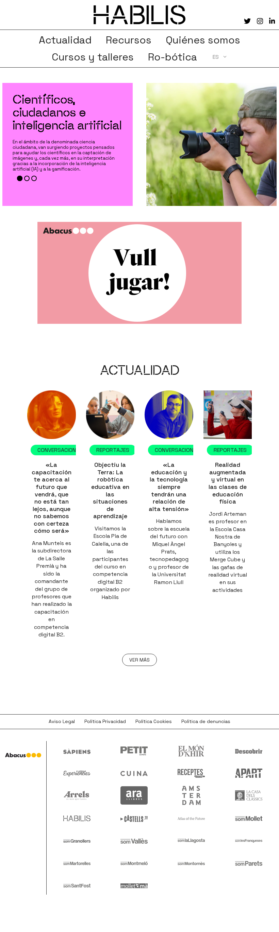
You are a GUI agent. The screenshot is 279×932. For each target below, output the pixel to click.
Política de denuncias (205, 721)
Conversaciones (59, 450)
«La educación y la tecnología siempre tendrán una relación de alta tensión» (169, 487)
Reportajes (112, 450)
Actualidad (65, 40)
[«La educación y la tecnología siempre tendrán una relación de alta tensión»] (169, 414)
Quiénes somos (203, 40)
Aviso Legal (62, 721)
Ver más (139, 660)
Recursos (128, 40)
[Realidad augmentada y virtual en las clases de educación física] (227, 414)
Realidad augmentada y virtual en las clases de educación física (228, 483)
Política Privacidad (105, 721)
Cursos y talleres (93, 57)
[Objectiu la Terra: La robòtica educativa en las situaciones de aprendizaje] (110, 414)
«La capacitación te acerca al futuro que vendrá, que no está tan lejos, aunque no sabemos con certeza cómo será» (51, 497)
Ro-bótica (172, 57)
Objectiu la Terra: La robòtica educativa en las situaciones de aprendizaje (110, 490)
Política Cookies (153, 721)
